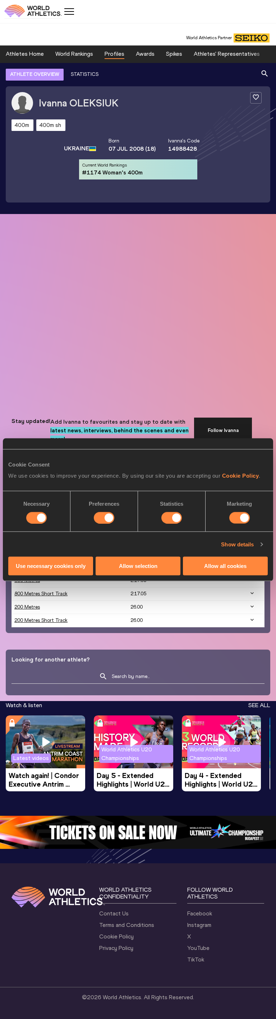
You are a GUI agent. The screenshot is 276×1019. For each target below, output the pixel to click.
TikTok (195, 959)
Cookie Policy (240, 476)
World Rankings (74, 53)
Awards (145, 53)
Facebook (199, 913)
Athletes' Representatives (227, 53)
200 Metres (27, 607)
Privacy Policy (116, 948)
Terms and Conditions (126, 925)
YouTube (198, 948)
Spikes (174, 53)
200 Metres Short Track (41, 620)
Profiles (114, 53)
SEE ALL (259, 705)
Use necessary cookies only (51, 566)
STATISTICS (84, 74)
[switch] (104, 517)
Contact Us (114, 913)
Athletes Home (25, 53)
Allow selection (138, 566)
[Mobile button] (69, 11)
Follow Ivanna (223, 430)
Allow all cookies (225, 566)
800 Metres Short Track (41, 594)
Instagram (199, 925)
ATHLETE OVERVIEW (34, 74)
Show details (237, 544)
